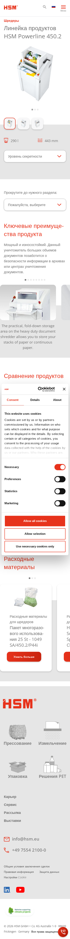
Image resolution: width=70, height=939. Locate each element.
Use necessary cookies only (35, 546)
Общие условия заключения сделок (27, 866)
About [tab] (57, 399)
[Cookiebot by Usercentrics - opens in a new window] (40, 389)
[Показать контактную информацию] (63, 932)
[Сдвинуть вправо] (62, 314)
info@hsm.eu (25, 839)
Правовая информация (19, 872)
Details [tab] (35, 399)
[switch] (60, 479)
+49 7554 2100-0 (29, 850)
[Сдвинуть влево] (7, 314)
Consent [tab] (12, 399)
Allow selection (35, 533)
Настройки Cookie (15, 877)
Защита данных (49, 872)
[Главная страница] (11, 7)
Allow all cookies (35, 521)
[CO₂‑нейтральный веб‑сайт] (19, 911)
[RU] (54, 6)
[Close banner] (64, 389)
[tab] (35, 73)
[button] (44, 7)
